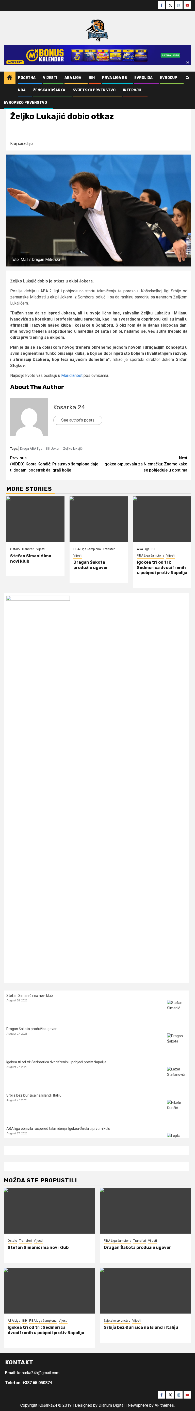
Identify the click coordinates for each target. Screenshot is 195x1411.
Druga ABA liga (31, 448)
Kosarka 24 (69, 407)
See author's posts (77, 420)
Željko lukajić (73, 448)
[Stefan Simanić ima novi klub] (35, 519)
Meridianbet (72, 375)
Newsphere (138, 1405)
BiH (92, 78)
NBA (22, 90)
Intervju (132, 90)
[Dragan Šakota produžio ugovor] (99, 519)
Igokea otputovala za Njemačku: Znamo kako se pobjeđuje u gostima (145, 464)
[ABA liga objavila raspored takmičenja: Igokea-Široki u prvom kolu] (176, 1143)
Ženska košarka (49, 90)
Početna (27, 78)
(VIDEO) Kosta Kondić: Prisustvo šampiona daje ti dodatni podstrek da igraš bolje (54, 464)
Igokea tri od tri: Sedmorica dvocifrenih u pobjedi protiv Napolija (162, 567)
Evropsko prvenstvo (25, 102)
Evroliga (143, 78)
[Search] (187, 78)
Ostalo (15, 549)
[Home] (9, 78)
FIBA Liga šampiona (87, 549)
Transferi (28, 549)
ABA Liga (72, 78)
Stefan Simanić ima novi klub (29, 996)
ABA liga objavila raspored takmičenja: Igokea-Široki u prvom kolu (58, 1129)
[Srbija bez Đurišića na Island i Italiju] (176, 1109)
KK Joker (52, 448)
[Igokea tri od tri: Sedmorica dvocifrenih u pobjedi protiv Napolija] (162, 519)
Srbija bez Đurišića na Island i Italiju (33, 1095)
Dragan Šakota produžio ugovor (90, 565)
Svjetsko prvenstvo (94, 90)
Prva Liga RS (114, 78)
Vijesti (50, 78)
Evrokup (168, 78)
